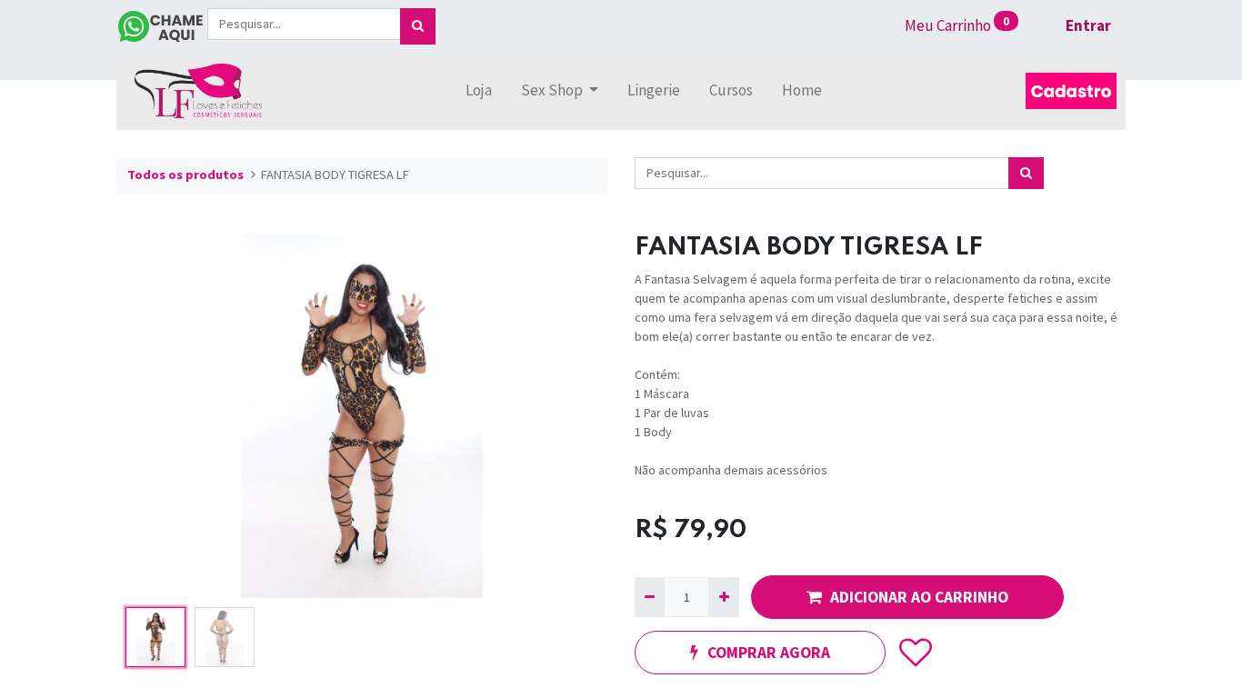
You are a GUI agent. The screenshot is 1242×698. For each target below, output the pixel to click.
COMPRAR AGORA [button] (768, 653)
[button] (153, 416)
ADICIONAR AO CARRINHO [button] (919, 597)
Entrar (1088, 25)
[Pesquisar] (418, 26)
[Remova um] (650, 596)
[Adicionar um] (723, 596)
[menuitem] (478, 91)
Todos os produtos (185, 174)
